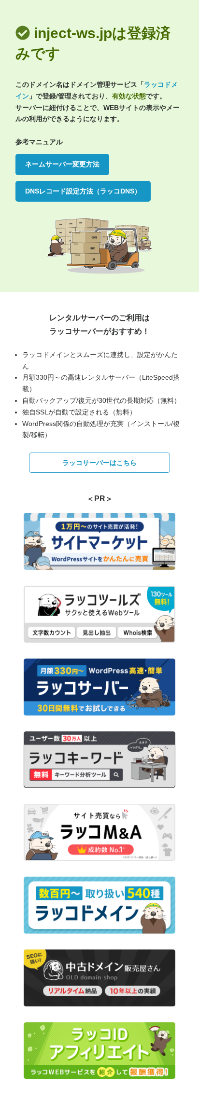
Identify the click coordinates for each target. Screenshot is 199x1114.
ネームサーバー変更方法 (62, 164)
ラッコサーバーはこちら (99, 463)
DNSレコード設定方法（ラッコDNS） (83, 191)
